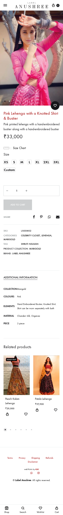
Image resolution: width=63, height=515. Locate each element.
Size (6, 154)
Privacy (22, 457)
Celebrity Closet (30, 235)
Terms (10, 457)
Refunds (49, 457)
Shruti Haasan (29, 243)
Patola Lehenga (43, 398)
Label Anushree (21, 253)
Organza (35, 315)
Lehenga (46, 235)
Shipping (35, 457)
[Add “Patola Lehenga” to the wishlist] (56, 410)
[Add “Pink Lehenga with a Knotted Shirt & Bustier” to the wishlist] (55, 105)
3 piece (20, 323)
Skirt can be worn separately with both (35, 308)
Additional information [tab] (20, 277)
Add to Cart (17, 204)
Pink (19, 296)
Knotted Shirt (49, 304)
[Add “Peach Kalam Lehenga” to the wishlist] (26, 414)
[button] (6, 162)
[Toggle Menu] (5, 5)
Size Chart (19, 148)
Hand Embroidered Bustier (29, 304)
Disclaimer (33, 461)
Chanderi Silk (23, 315)
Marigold (9, 239)
